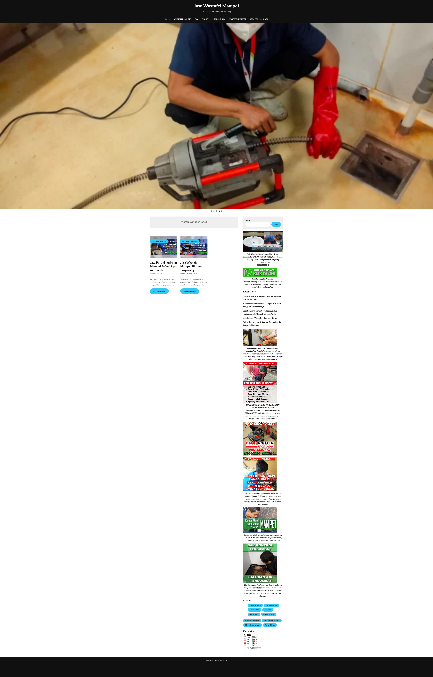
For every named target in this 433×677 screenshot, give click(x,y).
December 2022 (268, 614)
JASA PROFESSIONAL (259, 19)
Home (167, 19)
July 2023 (268, 610)
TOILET (205, 19)
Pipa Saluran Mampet (252, 625)
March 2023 (254, 614)
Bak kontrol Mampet (252, 620)
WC (196, 19)
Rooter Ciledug (270, 625)
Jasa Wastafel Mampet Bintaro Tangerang (191, 266)
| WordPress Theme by (216, 674)
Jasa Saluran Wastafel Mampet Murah (260, 318)
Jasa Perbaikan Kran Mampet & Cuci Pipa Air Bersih (163, 266)
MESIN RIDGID (218, 19)
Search (247, 220)
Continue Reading (159, 291)
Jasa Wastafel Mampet (216, 5)
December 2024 (255, 605)
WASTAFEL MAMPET (182, 19)
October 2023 (254, 610)
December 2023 (271, 605)
